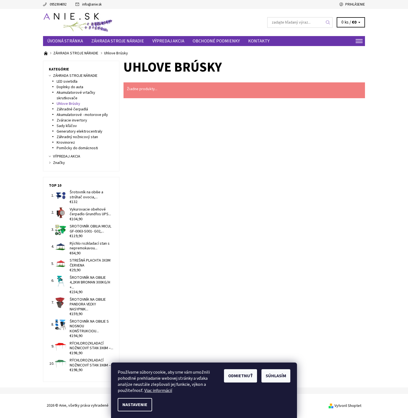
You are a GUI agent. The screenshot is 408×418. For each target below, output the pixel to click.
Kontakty (259, 41)
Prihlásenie (355, 4)
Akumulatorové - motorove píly (82, 115)
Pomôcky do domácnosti (77, 148)
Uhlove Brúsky (68, 104)
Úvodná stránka (65, 41)
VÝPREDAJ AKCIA (168, 41)
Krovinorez (66, 142)
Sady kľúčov (67, 126)
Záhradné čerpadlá (72, 109)
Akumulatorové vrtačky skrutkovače (76, 95)
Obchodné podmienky (216, 41)
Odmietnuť (240, 376)
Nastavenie (134, 405)
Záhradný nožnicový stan (77, 137)
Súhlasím (276, 376)
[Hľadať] (328, 22)
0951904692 (58, 4)
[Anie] (77, 22)
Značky (59, 163)
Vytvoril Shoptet (347, 406)
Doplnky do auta (70, 87)
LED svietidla (67, 81)
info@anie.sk (92, 4)
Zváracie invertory (72, 120)
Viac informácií (158, 390)
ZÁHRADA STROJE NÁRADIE (117, 41)
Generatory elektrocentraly (79, 131)
